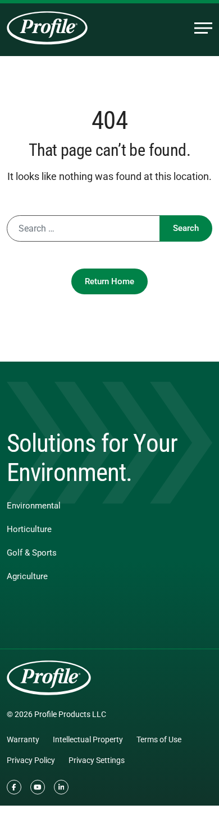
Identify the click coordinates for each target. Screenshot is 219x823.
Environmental (34, 506)
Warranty (23, 739)
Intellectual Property (88, 739)
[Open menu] (203, 28)
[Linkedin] (61, 787)
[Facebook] (14, 787)
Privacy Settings (97, 760)
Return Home (109, 281)
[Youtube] (37, 787)
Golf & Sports (32, 553)
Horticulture (29, 529)
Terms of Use (158, 739)
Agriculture (27, 576)
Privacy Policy (31, 760)
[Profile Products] (47, 28)
